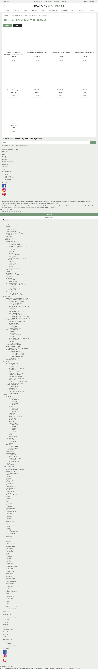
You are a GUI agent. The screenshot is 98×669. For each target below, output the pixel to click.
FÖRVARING (9, 276)
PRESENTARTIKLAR (53, 10)
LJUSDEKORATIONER (15, 458)
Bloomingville (9, 483)
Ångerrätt (5, 166)
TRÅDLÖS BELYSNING (15, 371)
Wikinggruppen (14, 210)
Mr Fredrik (9, 538)
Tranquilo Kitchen (10, 583)
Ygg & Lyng (9, 590)
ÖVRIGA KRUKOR (14, 326)
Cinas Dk (8, 490)
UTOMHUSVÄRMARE (14, 351)
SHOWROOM (82, 10)
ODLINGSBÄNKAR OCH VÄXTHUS (18, 299)
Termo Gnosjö (9, 573)
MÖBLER (8, 396)
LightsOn (8, 528)
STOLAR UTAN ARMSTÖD (16, 244)
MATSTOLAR (15, 400)
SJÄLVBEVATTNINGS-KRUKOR (17, 321)
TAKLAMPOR (12, 389)
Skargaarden (9, 563)
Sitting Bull (9, 560)
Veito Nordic (9, 586)
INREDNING (9, 438)
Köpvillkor (5, 159)
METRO (14, 430)
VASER (11, 443)
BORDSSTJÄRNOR (14, 461)
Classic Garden (10, 491)
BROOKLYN (15, 425)
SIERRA (14, 428)
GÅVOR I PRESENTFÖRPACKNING (15, 470)
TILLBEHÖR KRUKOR (15, 328)
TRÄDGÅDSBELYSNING (15, 376)
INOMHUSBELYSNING (12, 384)
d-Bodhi (8, 496)
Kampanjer (91, 10)
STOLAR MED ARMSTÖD (15, 243)
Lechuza (8, 526)
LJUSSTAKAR (12, 441)
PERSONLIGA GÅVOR (12, 473)
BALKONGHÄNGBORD (15, 268)
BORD (11, 406)
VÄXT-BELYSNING (14, 313)
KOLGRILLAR (12, 333)
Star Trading (9, 570)
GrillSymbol (9, 506)
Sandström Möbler (11, 486)
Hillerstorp (9, 513)
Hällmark (8, 518)
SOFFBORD (12, 266)
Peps (7, 553)
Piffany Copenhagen (11, 591)
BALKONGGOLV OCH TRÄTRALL (14, 233)
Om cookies (8, 179)
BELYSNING (34, 10)
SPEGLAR (11, 434)
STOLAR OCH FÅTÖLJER (12, 241)
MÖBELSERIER (13, 423)
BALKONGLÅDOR (14, 323)
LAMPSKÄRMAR (13, 386)
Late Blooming (10, 525)
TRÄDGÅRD (25, 10)
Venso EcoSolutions (11, 581)
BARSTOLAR (12, 253)
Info (75, 668)
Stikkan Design (10, 571)
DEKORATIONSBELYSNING (16, 378)
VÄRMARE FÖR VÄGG (18, 353)
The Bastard (9, 595)
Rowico (8, 555)
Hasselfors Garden (11, 511)
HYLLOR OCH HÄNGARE (15, 416)
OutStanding (9, 551)
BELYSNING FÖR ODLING (19, 314)
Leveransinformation (7, 161)
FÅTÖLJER (12, 249)
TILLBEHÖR (12, 341)
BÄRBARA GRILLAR (14, 339)
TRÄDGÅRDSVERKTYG (15, 303)
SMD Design (9, 568)
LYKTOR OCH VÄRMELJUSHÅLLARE (18, 348)
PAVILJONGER (13, 281)
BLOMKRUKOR (10, 229)
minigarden (9, 536)
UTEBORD (9, 259)
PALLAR (14, 405)
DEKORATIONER (10, 238)
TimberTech (9, 575)
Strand (7, 601)
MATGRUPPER (10, 269)
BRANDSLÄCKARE (11, 359)
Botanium (8, 498)
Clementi (8, 493)
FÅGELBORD (12, 309)
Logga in (4, 169)
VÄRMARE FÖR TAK (17, 356)
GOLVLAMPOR (13, 388)
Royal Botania (9, 556)
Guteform (8, 510)
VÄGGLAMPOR (13, 364)
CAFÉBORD (12, 264)
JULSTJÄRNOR (13, 456)
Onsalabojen (9, 548)
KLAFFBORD (12, 263)
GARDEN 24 (12, 380)
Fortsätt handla (49, 217)
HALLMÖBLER (13, 436)
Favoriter (86, 1)
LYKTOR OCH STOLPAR (15, 374)
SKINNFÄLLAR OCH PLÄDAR (16, 294)
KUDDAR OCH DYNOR (15, 293)
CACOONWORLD (10, 488)
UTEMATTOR (12, 286)
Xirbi (7, 588)
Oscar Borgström (10, 550)
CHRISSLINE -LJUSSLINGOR (16, 383)
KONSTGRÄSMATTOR (15, 288)
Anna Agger (9, 478)
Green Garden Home (11, 505)
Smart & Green (9, 565)
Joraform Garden (10, 521)
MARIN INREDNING (11, 471)
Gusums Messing (10, 508)
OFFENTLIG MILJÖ (11, 289)
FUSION (14, 426)
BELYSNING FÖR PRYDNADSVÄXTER (22, 318)
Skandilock (8, 561)
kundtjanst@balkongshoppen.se (10, 149)
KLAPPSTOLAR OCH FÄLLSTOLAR (18, 246)
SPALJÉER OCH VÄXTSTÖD (16, 301)
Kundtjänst (5, 157)
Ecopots (8, 500)
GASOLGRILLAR (13, 331)
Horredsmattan (10, 515)
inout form (8, 520)
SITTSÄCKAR (12, 418)
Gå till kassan (49, 214)
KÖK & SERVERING (11, 465)
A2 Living (8, 476)
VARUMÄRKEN (64, 10)
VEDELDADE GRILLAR (15, 334)
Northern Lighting (10, 546)
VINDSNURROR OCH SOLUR (16, 311)
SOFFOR (11, 251)
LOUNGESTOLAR (16, 401)
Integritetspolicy (9, 177)
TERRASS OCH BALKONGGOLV (17, 284)
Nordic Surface (10, 600)
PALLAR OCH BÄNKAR (15, 248)
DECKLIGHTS (12, 369)
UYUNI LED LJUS (13, 448)
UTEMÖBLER (16, 10)
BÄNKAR (11, 414)
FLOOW (8, 501)
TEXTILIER (9, 291)
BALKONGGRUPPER (11, 224)
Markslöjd (8, 530)
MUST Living (9, 598)
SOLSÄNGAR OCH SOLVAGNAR (17, 258)
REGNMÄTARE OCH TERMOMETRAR (19, 306)
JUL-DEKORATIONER (11, 453)
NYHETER (73, 10)
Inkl (8, 666)
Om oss (7, 174)
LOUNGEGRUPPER (11, 231)
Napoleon (8, 541)
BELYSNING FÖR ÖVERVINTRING (21, 316)
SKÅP (10, 433)
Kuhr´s (7, 523)
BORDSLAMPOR (13, 393)
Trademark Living (10, 578)
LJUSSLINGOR (13, 366)
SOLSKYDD (9, 236)
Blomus (8, 481)
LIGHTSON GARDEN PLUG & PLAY (18, 381)
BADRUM (8, 463)
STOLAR (8, 226)
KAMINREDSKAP (10, 450)
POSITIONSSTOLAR (14, 254)
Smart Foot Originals (11, 566)
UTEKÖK (11, 336)
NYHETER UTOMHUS (11, 606)
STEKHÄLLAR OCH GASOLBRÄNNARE (19, 338)
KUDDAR (11, 440)
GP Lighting (9, 503)
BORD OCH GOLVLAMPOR (16, 373)
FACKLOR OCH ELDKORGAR (13, 346)
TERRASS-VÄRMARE (11, 349)
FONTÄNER (12, 308)
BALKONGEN (6, 10)
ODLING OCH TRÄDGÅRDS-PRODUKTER (17, 298)
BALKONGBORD (10, 228)
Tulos (7, 580)
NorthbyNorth (9, 545)
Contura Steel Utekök (11, 495)
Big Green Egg (10, 480)
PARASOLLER (12, 279)
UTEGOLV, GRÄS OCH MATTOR (14, 283)
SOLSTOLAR (12, 256)
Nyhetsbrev (8, 176)
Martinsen (8, 535)
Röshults (8, 558)
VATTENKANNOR (14, 304)
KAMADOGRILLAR (14, 343)
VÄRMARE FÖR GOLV (18, 354)
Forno (7, 603)
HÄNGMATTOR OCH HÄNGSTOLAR (15, 274)
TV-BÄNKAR (12, 420)
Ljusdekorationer (13, 531)
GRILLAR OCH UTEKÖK (12, 329)
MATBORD (12, 261)
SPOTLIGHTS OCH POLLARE (16, 368)
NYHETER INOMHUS (11, 608)
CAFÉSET (8, 271)
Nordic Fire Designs (11, 543)
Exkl (12, 666)
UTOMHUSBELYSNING (12, 363)
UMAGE (14, 431)
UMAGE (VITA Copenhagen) (13, 585)
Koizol (7, 593)
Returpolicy (5, 164)
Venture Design (10, 596)
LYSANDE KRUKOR (14, 324)
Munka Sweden (10, 540)
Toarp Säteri (9, 576)
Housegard (9, 516)
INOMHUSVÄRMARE (14, 358)
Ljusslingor (12, 533)
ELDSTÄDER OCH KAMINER (13, 344)
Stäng (78, 668)
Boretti (8, 485)
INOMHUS (43, 10)
